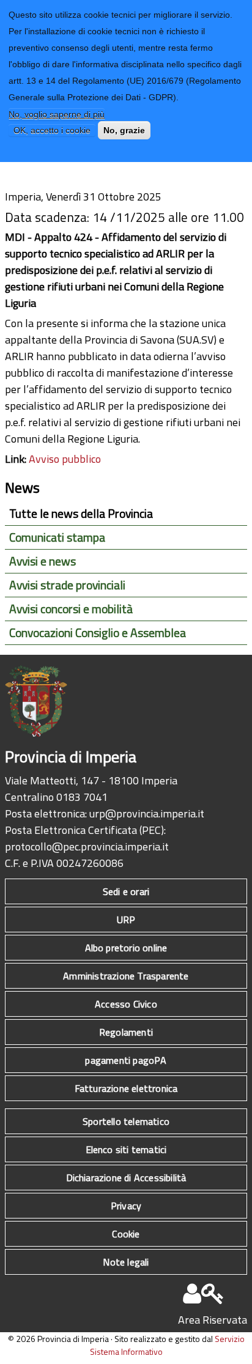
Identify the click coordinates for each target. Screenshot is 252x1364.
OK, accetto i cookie (52, 130)
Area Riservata (212, 1319)
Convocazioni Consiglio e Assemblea (97, 633)
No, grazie (124, 130)
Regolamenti (126, 1032)
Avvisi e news (42, 561)
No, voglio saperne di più (57, 114)
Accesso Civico (126, 1004)
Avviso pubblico (65, 459)
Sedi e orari (126, 891)
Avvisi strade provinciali (67, 585)
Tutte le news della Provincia (81, 513)
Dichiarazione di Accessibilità (126, 1177)
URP (126, 919)
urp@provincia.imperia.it (146, 813)
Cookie (125, 1233)
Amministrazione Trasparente (125, 975)
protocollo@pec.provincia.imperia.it (87, 846)
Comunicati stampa (57, 537)
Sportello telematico (126, 1121)
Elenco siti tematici (126, 1149)
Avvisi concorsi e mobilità (71, 609)
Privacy (126, 1205)
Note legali (126, 1262)
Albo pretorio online (126, 947)
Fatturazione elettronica (126, 1088)
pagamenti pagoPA (125, 1060)
